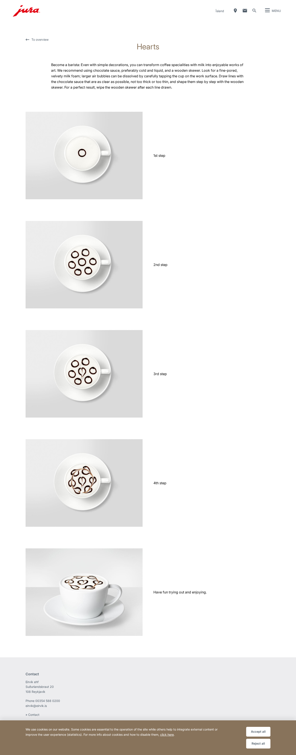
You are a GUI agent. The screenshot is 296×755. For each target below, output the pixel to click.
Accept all (258, 731)
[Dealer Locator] (235, 10)
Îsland (220, 11)
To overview (40, 39)
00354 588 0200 (47, 701)
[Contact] (244, 10)
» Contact (32, 714)
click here (167, 734)
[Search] (254, 10)
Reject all (258, 743)
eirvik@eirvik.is (36, 706)
